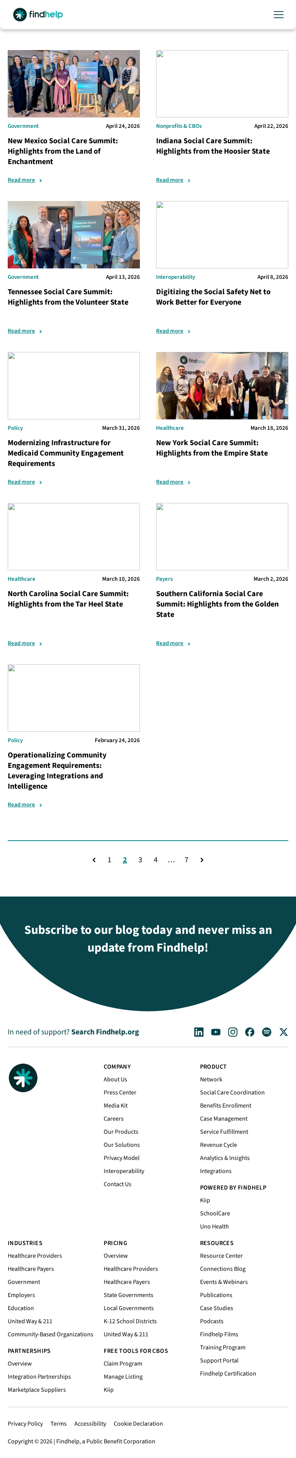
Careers (114, 1118)
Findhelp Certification (228, 1373)
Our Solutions (122, 1145)
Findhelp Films (219, 1334)
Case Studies (216, 1308)
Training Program (223, 1347)
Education (21, 1308)
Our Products (121, 1132)
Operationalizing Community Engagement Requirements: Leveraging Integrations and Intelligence (57, 771)
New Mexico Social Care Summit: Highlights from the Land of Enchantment (63, 151)
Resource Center (221, 1256)
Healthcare (170, 428)
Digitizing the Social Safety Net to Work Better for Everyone (213, 297)
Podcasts (212, 1321)
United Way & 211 (30, 1321)
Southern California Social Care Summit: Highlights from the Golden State (217, 604)
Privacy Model (122, 1158)
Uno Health (214, 1226)
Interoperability (175, 277)
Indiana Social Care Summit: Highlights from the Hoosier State (213, 146)
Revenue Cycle (218, 1145)
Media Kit (116, 1105)
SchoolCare (215, 1213)
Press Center (120, 1092)
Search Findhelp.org (105, 1032)
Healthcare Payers (31, 1269)
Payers (164, 579)
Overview (20, 1363)
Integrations (216, 1171)
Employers (21, 1295)
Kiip (205, 1200)
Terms (58, 1423)
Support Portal (219, 1360)
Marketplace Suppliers (37, 1390)
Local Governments (129, 1308)
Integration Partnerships (39, 1377)
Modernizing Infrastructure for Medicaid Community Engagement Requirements (66, 453)
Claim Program (123, 1363)
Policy (15, 428)
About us (115, 1079)
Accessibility (90, 1423)
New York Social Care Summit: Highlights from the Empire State (212, 448)
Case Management (223, 1118)
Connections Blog (223, 1269)
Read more (21, 180)
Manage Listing (123, 1377)
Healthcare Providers (35, 1256)
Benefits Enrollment (225, 1105)
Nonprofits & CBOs (179, 126)
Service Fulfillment (224, 1132)
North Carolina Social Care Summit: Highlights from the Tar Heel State (68, 599)
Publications (216, 1295)
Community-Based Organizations (50, 1334)
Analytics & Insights (225, 1158)
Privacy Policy (25, 1423)
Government (23, 126)
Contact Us (117, 1184)
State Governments (128, 1295)
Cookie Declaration (138, 1423)
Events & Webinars (224, 1282)
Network (211, 1079)
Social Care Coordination (232, 1092)
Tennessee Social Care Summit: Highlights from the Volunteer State (68, 297)
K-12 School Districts (130, 1321)
